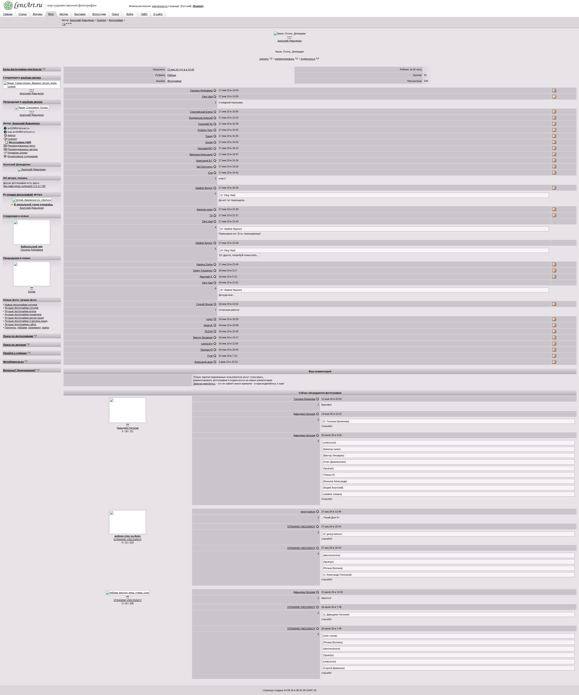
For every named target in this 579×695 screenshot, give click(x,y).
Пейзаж (171, 75)
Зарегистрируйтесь (204, 383)
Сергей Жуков (204, 304)
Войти (129, 14)
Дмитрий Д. (206, 276)
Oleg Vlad (207, 96)
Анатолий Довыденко (82, 20)
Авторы (63, 14)
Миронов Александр (201, 154)
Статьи (23, 14)
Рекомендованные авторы (22, 149)
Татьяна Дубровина (31, 249)
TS (211, 215)
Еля (210, 172)
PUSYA (209, 331)
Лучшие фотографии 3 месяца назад (26, 321)
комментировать (284, 58)
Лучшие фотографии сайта (20, 324)
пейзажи (22, 327)
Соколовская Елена (201, 111)
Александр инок (204, 362)
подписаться (308, 58)
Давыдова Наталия (128, 428)
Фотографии (116, 20)
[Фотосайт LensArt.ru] (51, 10)
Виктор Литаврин (203, 337)
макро (45, 327)
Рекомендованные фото (21, 145)
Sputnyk (208, 325)
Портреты (10, 327)
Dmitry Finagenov (203, 270)
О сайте (158, 14)
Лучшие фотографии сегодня (21, 307)
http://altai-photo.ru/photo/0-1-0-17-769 (24, 186)
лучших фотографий (20, 194)
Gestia (31, 291)
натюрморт (34, 327)
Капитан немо (205, 209)
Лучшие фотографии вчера (20, 311)
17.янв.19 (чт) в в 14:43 (180, 69)
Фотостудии (99, 14)
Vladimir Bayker (204, 188)
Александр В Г (204, 160)
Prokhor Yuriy (205, 130)
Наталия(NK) (205, 148)
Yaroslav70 (206, 349)
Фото (51, 14)
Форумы (37, 14)
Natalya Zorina (205, 264)
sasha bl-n (207, 343)
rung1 (209, 319)
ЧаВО (144, 14)
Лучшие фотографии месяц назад (24, 317)
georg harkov (308, 511)
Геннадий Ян (205, 124)
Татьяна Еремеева (304, 399)
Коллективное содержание (22, 156)
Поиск (115, 14)
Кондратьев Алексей (201, 117)
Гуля (210, 355)
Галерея (101, 20)
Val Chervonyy (205, 166)
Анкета (11, 135)
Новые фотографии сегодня (21, 304)
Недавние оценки (17, 152)
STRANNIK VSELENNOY (128, 539)
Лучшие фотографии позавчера (23, 314)
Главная (7, 14)
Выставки (79, 14)
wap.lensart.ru (160, 6)
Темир (209, 136)
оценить (264, 58)
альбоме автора (31, 77)
